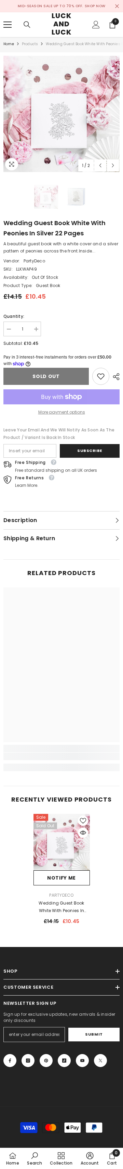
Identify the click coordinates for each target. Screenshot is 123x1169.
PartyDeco (34, 261)
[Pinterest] (46, 1060)
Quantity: (13, 316)
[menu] (7, 25)
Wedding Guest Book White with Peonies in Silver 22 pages (61, 907)
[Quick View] (83, 833)
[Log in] (96, 24)
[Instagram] (28, 1060)
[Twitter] (100, 1060)
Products (30, 44)
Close (117, 6)
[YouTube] (82, 1060)
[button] (100, 165)
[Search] (27, 25)
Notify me (61, 877)
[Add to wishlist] (83, 821)
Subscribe (89, 450)
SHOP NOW (95, 6)
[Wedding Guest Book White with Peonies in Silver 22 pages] (61, 842)
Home (8, 44)
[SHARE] (114, 376)
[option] (61, 114)
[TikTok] (64, 1060)
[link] (100, 376)
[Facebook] (9, 1060)
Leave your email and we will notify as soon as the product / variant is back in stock (58, 433)
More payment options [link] (61, 412)
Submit (93, 1034)
